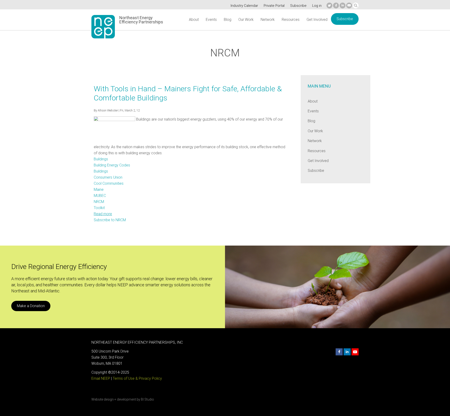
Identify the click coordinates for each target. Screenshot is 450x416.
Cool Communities (109, 183)
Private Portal (274, 6)
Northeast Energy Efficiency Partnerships (141, 20)
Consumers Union (108, 177)
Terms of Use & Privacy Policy (137, 378)
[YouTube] (349, 5)
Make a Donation (31, 306)
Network (268, 19)
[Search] (356, 5)
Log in (317, 6)
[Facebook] (336, 5)
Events (211, 19)
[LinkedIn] (342, 5)
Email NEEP (100, 378)
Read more (103, 214)
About (194, 19)
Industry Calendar (244, 6)
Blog (227, 19)
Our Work (246, 19)
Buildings (101, 159)
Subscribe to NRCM (110, 220)
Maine (99, 189)
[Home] (103, 26)
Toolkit (99, 208)
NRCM (99, 201)
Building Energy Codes (112, 165)
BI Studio (147, 399)
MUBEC (100, 195)
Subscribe (298, 6)
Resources (291, 19)
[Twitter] (329, 5)
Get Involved (317, 19)
